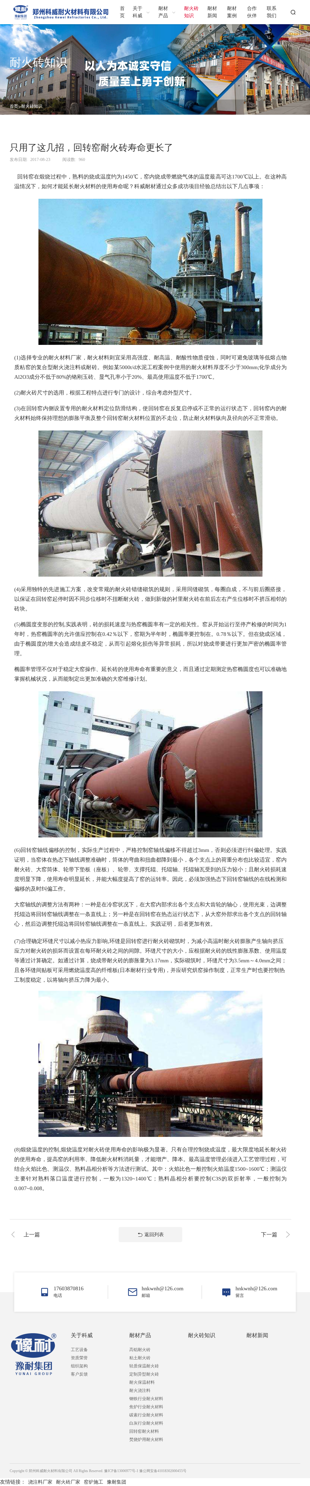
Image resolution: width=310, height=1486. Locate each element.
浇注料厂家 (40, 1481)
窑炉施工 (93, 1481)
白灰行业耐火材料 (146, 1423)
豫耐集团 (116, 1481)
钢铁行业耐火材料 (146, 1398)
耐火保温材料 (142, 1382)
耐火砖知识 (31, 106)
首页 (14, 106)
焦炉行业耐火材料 (146, 1407)
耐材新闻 (257, 1335)
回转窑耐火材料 (144, 1431)
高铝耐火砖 (139, 1349)
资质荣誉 (79, 1358)
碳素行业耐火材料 (146, 1415)
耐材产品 (140, 1335)
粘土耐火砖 (139, 1358)
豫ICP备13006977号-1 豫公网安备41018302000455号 (145, 1471)
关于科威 (82, 1335)
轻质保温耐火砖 (144, 1366)
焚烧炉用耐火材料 (146, 1439)
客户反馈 (79, 1374)
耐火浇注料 (139, 1390)
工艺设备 (79, 1349)
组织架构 (79, 1366)
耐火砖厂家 (68, 1481)
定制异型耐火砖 (144, 1374)
